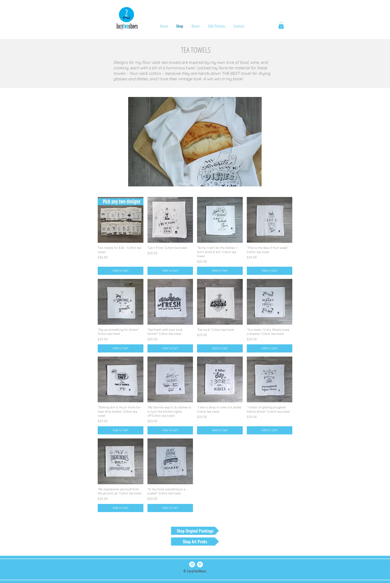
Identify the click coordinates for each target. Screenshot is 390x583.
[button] (281, 25)
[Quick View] (120, 220)
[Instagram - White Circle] (192, 564)
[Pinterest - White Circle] (200, 564)
